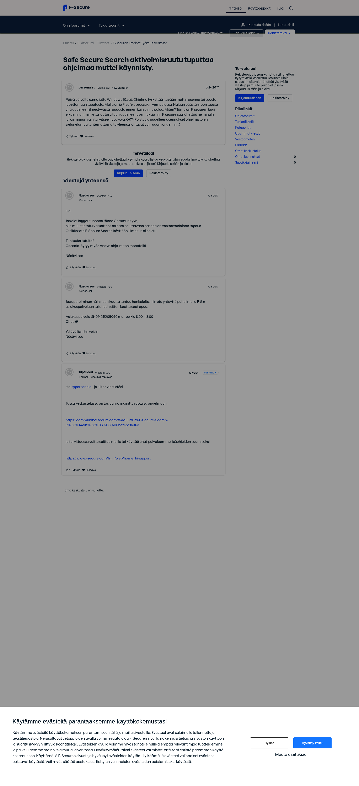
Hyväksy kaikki (312, 743)
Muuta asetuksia (291, 755)
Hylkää (269, 743)
